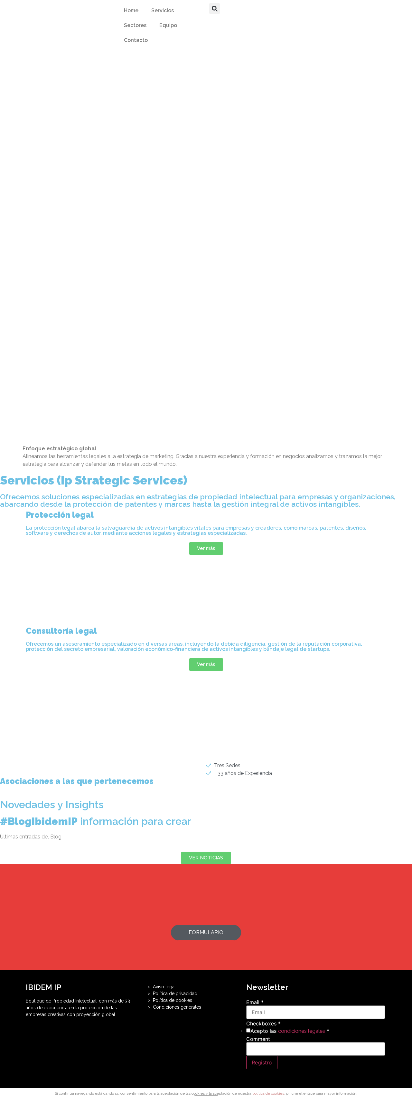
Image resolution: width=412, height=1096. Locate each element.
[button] (214, 8)
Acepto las (289, 1031)
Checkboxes (263, 1023)
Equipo (168, 25)
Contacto (136, 40)
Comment (258, 1039)
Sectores (135, 25)
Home (131, 10)
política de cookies (268, 1093)
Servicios (162, 10)
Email (255, 1002)
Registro (262, 1062)
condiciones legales (301, 1031)
